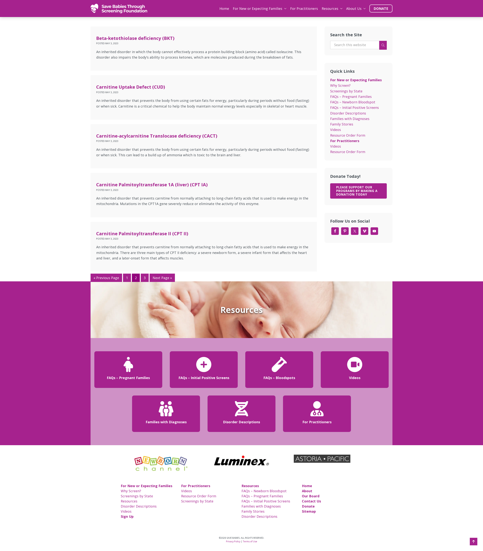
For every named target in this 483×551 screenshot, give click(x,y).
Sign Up (127, 516)
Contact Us (311, 501)
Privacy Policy (233, 541)
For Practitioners (344, 141)
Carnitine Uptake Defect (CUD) (130, 87)
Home (307, 486)
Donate (308, 506)
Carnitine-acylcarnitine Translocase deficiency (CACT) (156, 136)
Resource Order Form (347, 135)
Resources (129, 501)
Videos (335, 129)
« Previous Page (106, 278)
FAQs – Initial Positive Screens (354, 107)
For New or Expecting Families (356, 80)
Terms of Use (250, 541)
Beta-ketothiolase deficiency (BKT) (135, 38)
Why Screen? (340, 85)
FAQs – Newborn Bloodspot (352, 102)
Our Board (310, 496)
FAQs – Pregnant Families (351, 96)
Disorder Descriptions (348, 113)
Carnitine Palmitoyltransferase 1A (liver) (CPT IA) (152, 184)
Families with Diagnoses (349, 118)
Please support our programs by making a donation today (357, 191)
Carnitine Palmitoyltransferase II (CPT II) (142, 233)
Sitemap (309, 511)
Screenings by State (346, 91)
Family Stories (341, 124)
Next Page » (162, 278)
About (307, 491)
